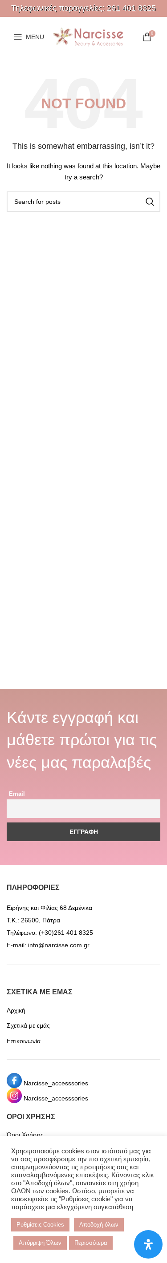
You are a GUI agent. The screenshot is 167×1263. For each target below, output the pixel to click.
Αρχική (16, 1010)
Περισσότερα (90, 1242)
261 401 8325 (131, 8)
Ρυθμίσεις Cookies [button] (40, 1224)
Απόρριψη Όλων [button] (40, 1242)
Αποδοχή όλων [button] (98, 1224)
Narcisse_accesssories (56, 1083)
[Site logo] (88, 36)
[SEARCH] (150, 201)
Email (17, 794)
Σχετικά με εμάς (28, 1025)
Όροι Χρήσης (25, 1134)
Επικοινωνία (24, 1041)
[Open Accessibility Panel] (148, 1244)
